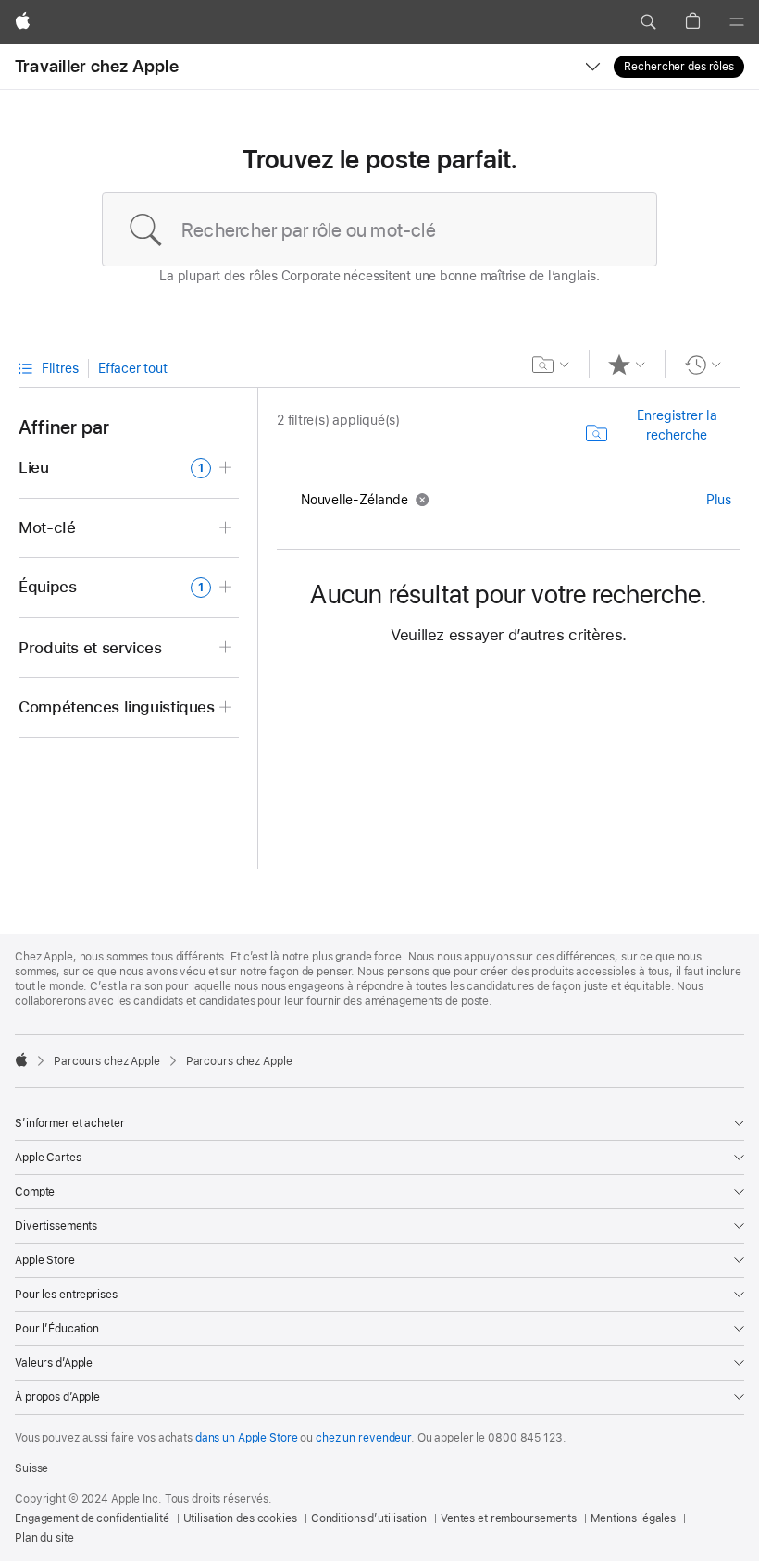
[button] (648, 22)
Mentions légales (633, 1518)
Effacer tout (132, 368)
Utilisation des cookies (240, 1518)
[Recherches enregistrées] (551, 364)
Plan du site (44, 1537)
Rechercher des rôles (679, 66)
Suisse (31, 1468)
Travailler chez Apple (97, 66)
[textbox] (379, 229)
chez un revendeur (363, 1437)
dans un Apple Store (246, 1437)
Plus (718, 499)
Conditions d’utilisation (369, 1518)
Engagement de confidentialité (92, 1518)
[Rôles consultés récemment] (703, 364)
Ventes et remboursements (509, 1518)
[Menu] (737, 22)
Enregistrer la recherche (677, 425)
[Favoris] (627, 364)
